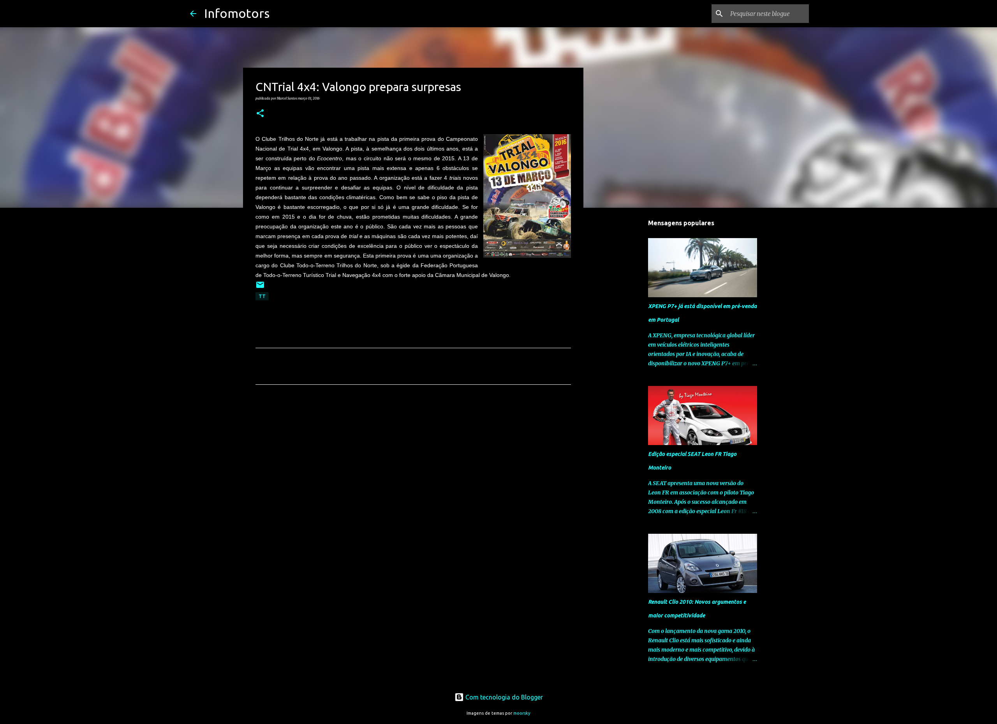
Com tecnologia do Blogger (503, 697)
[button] (260, 114)
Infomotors (237, 13)
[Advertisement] (413, 463)
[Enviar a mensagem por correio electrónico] (260, 287)
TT (262, 296)
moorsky (521, 713)
